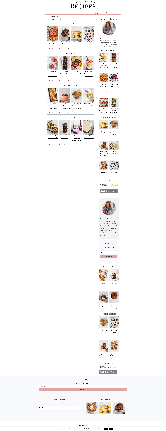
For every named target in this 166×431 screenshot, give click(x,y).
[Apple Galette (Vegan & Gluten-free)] (92, 413)
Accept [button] (106, 428)
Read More (116, 429)
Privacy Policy (83, 425)
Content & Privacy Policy (108, 259)
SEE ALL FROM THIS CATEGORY (59, 48)
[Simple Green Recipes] (83, 9)
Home (48, 16)
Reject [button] (110, 428)
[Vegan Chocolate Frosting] (119, 413)
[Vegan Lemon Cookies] (105, 413)
